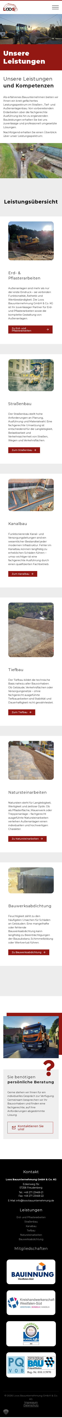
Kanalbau (31, 1226)
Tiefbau (31, 1230)
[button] (6, 1412)
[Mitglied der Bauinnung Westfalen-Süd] (31, 1272)
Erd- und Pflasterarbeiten (31, 1217)
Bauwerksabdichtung (31, 1239)
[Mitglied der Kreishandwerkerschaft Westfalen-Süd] (31, 1302)
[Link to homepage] (10, 7)
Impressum (31, 1402)
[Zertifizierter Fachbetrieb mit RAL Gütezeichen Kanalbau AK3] (31, 1333)
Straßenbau (31, 1221)
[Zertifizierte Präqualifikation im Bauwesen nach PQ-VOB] (31, 1364)
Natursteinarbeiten (31, 1234)
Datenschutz (31, 1405)
